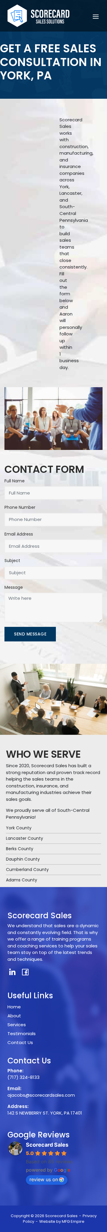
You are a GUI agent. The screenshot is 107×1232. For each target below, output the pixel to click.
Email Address (18, 534)
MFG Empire (73, 1221)
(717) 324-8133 (23, 1077)
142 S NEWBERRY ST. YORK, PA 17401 (44, 1113)
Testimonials (21, 1033)
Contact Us (20, 1042)
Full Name (14, 481)
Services (16, 1024)
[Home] (38, 15)
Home (14, 1007)
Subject (12, 561)
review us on (43, 1179)
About (14, 1016)
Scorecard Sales (47, 1145)
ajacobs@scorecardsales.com (41, 1095)
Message (13, 587)
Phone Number (19, 507)
